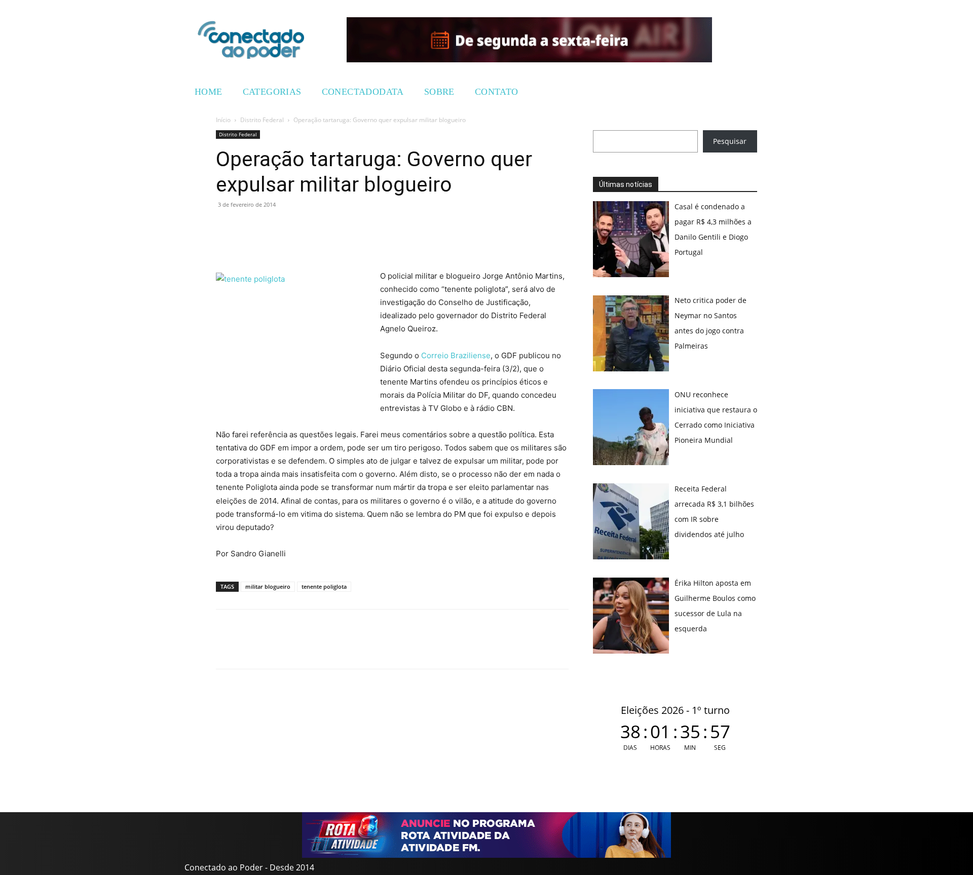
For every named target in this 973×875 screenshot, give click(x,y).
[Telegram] (296, 227)
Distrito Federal (262, 120)
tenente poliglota (324, 586)
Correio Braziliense (456, 355)
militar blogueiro (267, 586)
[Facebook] (249, 227)
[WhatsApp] (226, 227)
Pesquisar (729, 141)
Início (223, 120)
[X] (273, 227)
